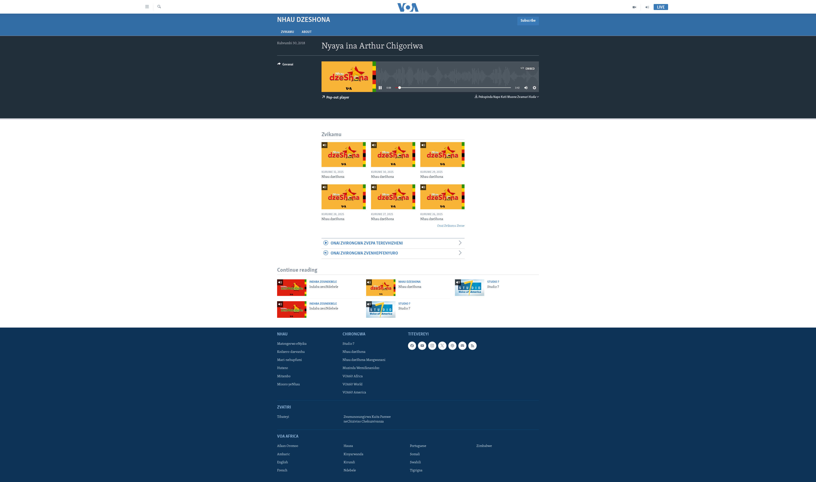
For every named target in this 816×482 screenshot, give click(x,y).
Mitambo (283, 376)
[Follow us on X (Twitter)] (442, 346)
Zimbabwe (484, 446)
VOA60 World (353, 384)
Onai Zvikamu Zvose (451, 226)
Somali (415, 454)
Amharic (283, 454)
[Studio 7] (469, 287)
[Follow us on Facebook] (412, 346)
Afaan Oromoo (287, 446)
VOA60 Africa (353, 376)
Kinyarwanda (353, 454)
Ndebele (350, 470)
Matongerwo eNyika (292, 344)
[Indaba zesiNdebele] (291, 287)
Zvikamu (287, 32)
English (282, 462)
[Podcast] (452, 346)
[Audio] (647, 7)
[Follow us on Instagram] (432, 346)
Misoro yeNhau (288, 384)
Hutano (282, 368)
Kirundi (349, 462)
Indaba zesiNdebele (323, 282)
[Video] (634, 7)
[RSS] (472, 346)
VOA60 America (354, 392)
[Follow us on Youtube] (422, 346)
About (307, 32)
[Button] (285, 65)
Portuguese (418, 446)
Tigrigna (416, 470)
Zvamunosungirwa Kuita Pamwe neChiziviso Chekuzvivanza (367, 419)
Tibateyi (283, 417)
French (282, 470)
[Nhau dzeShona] (344, 154)
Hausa (348, 446)
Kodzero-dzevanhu (291, 352)
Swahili (415, 462)
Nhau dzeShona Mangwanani (364, 360)
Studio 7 (493, 282)
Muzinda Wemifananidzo (361, 368)
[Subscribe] (462, 346)
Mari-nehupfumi (289, 360)
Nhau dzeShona (409, 282)
